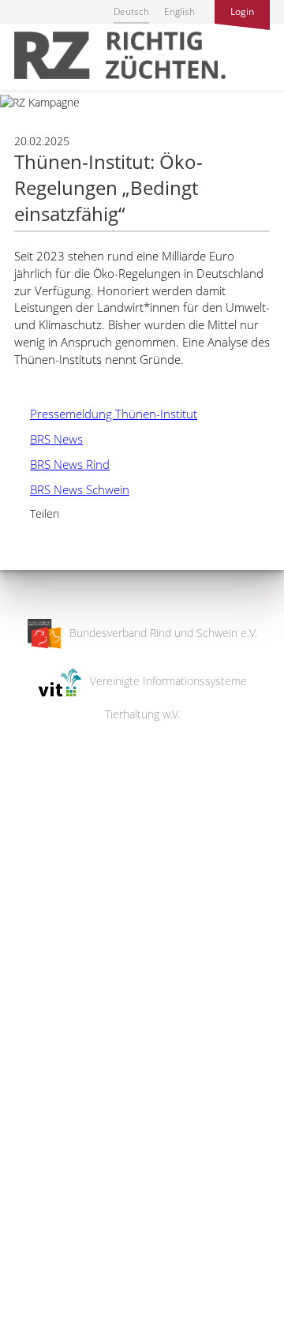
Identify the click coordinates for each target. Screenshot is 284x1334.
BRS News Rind (62, 464)
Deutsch (131, 11)
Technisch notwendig (25, 1070)
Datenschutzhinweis (49, 1326)
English (179, 11)
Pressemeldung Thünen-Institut (105, 414)
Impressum (28, 1311)
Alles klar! (23, 1269)
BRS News (48, 439)
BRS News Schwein (71, 489)
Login (242, 11)
